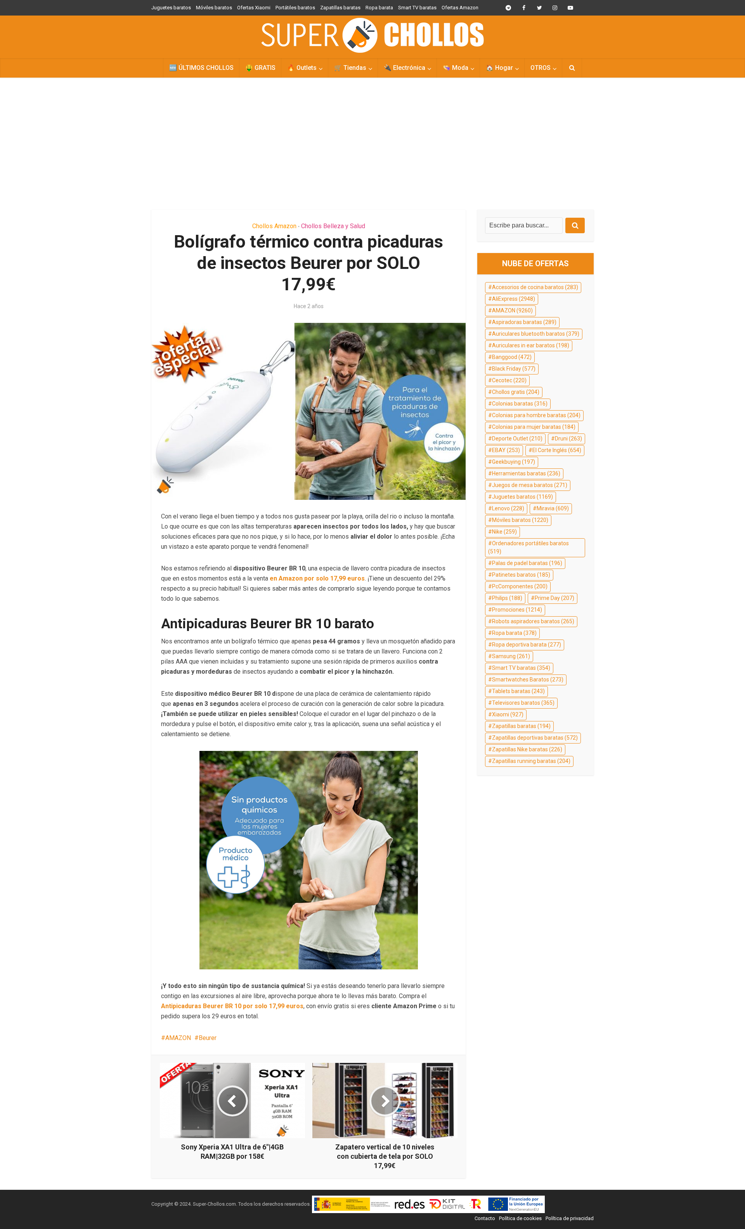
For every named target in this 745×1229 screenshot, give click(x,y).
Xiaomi (507, 714)
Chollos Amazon (274, 226)
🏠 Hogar (499, 67)
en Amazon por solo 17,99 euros (316, 578)
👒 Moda (455, 67)
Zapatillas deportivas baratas (535, 738)
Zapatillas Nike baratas (527, 749)
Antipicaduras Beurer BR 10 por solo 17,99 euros (232, 1006)
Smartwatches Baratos (527, 679)
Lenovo (508, 508)
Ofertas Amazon (460, 7)
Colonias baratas (519, 403)
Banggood (512, 357)
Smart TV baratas (417, 7)
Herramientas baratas (526, 473)
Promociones (517, 610)
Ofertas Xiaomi (253, 7)
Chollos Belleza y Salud (333, 226)
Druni (568, 438)
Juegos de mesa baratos (529, 485)
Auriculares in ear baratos (530, 345)
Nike (504, 532)
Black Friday (513, 369)
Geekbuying (513, 462)
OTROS (540, 67)
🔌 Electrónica (404, 67)
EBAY (506, 450)
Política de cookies (520, 1218)
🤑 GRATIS (260, 67)
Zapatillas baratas (340, 7)
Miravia (553, 508)
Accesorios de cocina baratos (535, 287)
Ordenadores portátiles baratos (528, 547)
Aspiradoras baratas (524, 322)
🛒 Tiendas (350, 67)
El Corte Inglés (556, 450)
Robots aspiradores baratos (533, 621)
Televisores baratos (523, 703)
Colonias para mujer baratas (533, 427)
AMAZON (178, 1038)
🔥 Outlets (302, 67)
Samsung (511, 656)
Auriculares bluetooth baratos (535, 334)
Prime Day (554, 598)
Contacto (485, 1218)
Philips (507, 598)
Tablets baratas (518, 691)
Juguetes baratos (171, 7)
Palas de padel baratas (527, 563)
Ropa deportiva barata (526, 644)
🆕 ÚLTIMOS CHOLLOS (201, 67)
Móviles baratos (214, 7)
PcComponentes (519, 586)
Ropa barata (379, 7)
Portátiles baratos (295, 7)
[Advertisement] (372, 143)
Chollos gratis (515, 392)
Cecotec (509, 380)
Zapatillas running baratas (531, 761)
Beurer (208, 1038)
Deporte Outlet (517, 438)
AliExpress (513, 299)
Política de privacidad (570, 1218)
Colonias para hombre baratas (536, 415)
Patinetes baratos (521, 575)
